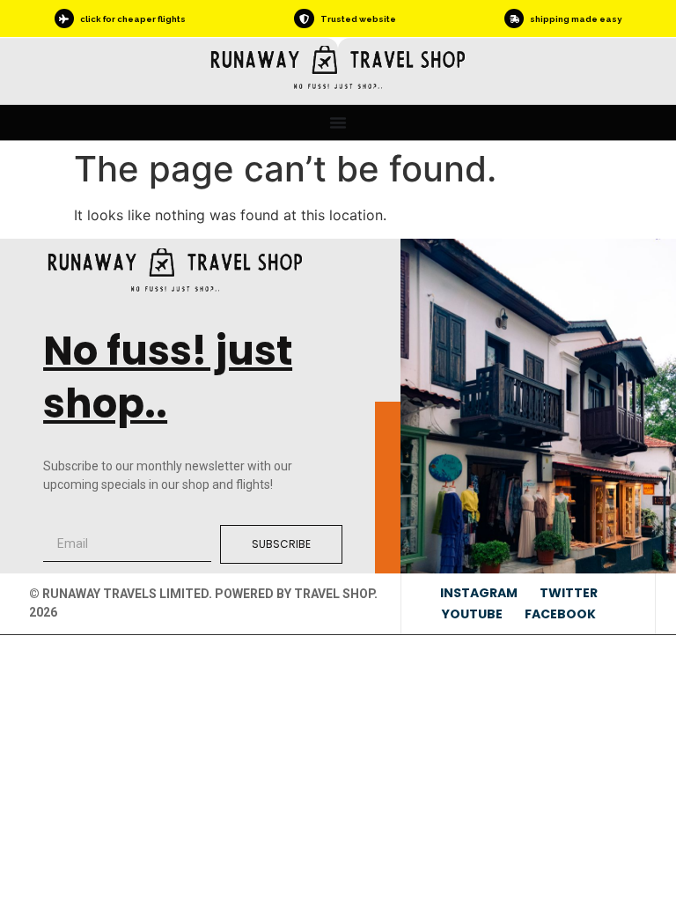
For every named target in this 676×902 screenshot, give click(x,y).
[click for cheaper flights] (64, 18)
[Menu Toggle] (338, 122)
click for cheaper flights (133, 19)
